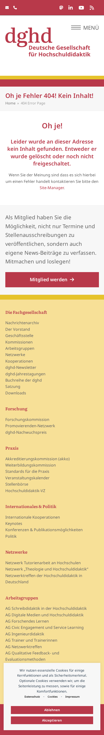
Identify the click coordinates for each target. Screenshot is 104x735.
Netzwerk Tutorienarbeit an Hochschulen (43, 562)
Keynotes (13, 523)
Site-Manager (52, 187)
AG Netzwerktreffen (23, 646)
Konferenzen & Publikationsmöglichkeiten (44, 529)
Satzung (12, 386)
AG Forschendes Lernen (27, 621)
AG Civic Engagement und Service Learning (44, 627)
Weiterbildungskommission (30, 465)
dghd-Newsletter (20, 367)
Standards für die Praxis (27, 471)
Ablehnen (52, 710)
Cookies (53, 696)
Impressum (72, 696)
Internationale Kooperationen (32, 517)
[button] (85, 27)
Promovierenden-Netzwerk (30, 425)
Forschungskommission (27, 419)
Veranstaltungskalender (27, 478)
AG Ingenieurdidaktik (24, 634)
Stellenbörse (16, 484)
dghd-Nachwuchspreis (26, 432)
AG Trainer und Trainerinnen (31, 640)
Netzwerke (15, 354)
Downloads (15, 393)
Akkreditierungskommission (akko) (37, 458)
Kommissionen (19, 342)
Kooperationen (19, 361)
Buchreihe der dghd (23, 380)
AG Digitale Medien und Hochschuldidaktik (44, 615)
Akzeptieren (52, 720)
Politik (11, 536)
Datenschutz (32, 696)
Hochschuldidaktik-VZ (25, 490)
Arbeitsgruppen (19, 348)
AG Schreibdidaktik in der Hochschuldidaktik (46, 608)
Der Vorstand (17, 329)
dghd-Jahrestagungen (25, 374)
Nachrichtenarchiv (22, 322)
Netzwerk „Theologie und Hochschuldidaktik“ (46, 569)
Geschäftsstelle (19, 335)
